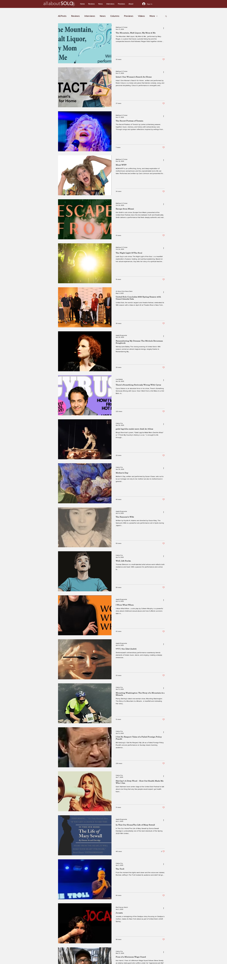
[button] (166, 16)
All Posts (62, 16)
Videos (141, 16)
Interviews (89, 16)
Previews (128, 16)
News (103, 16)
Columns (114, 16)
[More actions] (164, 28)
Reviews (75, 16)
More (152, 16)
